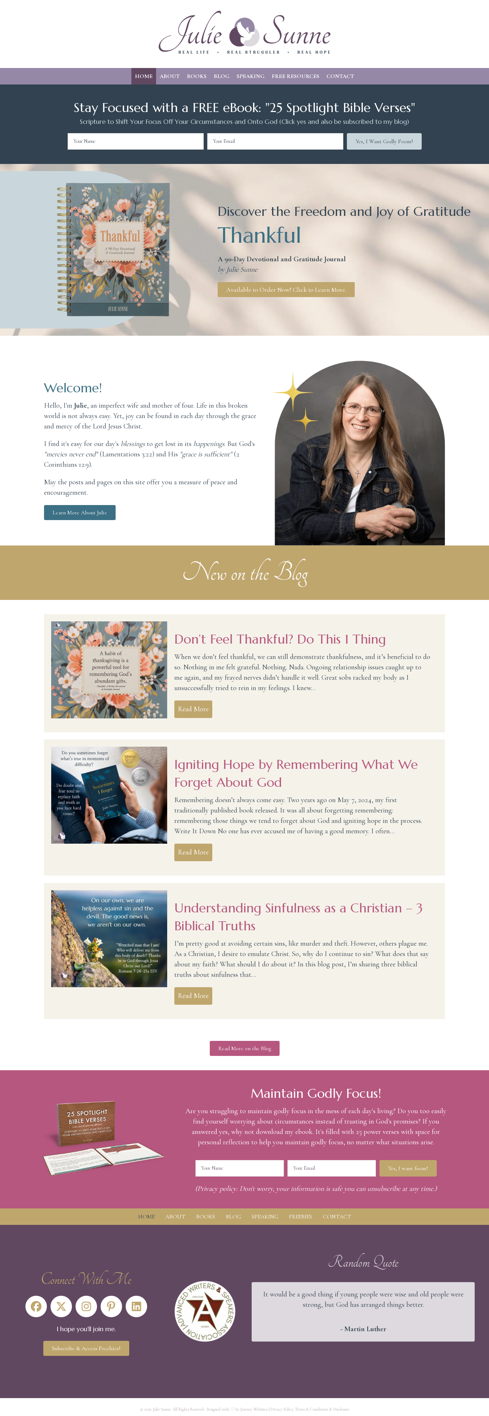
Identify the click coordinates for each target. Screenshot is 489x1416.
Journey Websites (253, 1409)
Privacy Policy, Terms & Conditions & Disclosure (310, 1409)
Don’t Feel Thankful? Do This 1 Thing (280, 639)
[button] (384, 141)
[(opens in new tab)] (205, 1310)
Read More (195, 709)
